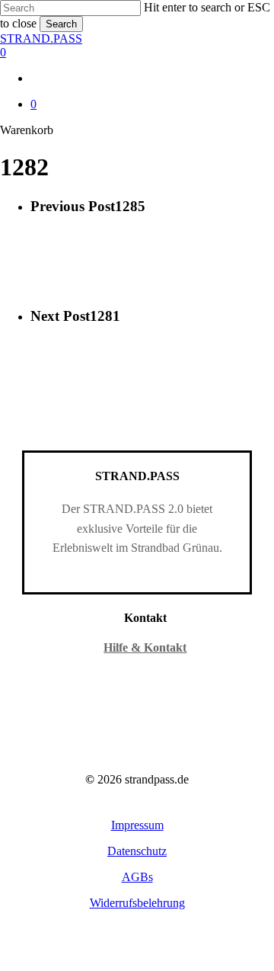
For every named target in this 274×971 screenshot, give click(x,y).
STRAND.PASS (41, 38)
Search (61, 24)
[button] (137, 825)
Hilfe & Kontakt (145, 647)
